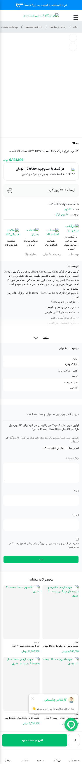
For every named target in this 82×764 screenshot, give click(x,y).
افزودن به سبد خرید (32, 740)
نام (76, 490)
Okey (75, 143)
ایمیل (75, 515)
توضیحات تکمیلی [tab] (52, 254)
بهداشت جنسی (9, 26)
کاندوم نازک (61, 214)
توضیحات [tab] (74, 254)
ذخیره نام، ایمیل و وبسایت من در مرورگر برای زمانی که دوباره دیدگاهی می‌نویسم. (43, 545)
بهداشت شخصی (33, 26)
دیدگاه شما (72, 458)
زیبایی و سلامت (57, 26)
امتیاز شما (74, 448)
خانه (75, 26)
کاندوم (68, 209)
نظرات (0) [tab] (30, 254)
